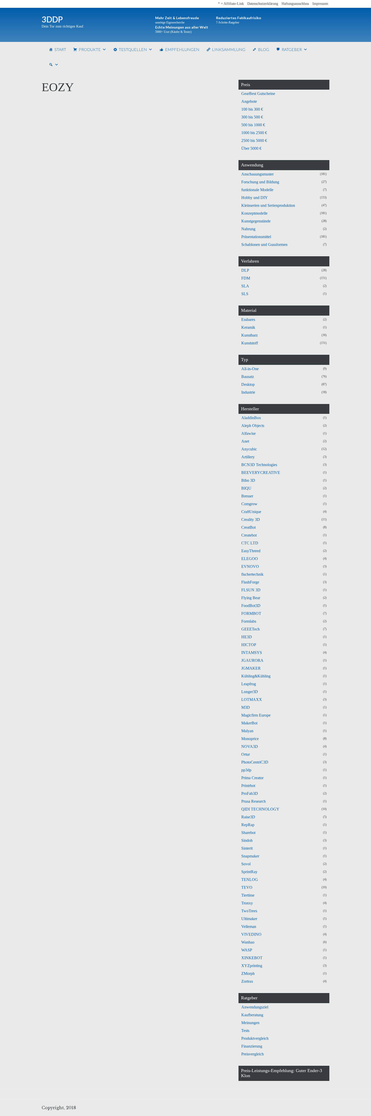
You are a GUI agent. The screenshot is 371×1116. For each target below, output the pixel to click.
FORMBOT (251, 613)
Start (60, 49)
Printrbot (248, 785)
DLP (245, 270)
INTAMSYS (251, 652)
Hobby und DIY (254, 197)
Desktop (248, 384)
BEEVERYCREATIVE (260, 472)
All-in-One (250, 369)
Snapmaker (250, 856)
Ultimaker (249, 919)
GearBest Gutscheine (258, 93)
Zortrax (247, 981)
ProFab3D (249, 793)
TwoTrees (249, 911)
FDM (245, 278)
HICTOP (248, 645)
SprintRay (249, 872)
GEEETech (250, 629)
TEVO (246, 887)
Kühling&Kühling (256, 676)
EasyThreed (250, 551)
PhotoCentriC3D (254, 762)
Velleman (248, 926)
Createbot (249, 535)
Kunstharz (249, 335)
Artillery (248, 457)
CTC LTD (249, 543)
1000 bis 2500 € (254, 133)
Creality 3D (250, 519)
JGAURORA (252, 660)
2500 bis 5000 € (254, 140)
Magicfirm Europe (256, 715)
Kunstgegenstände (256, 221)
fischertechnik (252, 574)
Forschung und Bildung (260, 182)
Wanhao (247, 942)
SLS (244, 294)
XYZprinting (251, 965)
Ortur (245, 754)
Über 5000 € (251, 148)
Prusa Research (253, 801)
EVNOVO (250, 566)
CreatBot (248, 527)
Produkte (90, 49)
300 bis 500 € (252, 117)
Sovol (246, 864)
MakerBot (249, 723)
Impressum (320, 4)
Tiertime (247, 895)
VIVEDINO (251, 934)
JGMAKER (251, 668)
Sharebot (248, 832)
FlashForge (250, 582)
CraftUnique (251, 512)
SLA (245, 286)
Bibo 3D (248, 480)
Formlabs (248, 621)
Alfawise (248, 433)
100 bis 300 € (252, 109)
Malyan (247, 731)
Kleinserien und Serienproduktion (268, 205)
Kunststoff (249, 343)
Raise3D (248, 817)
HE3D (246, 637)
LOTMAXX (251, 699)
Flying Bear (250, 598)
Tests (245, 1030)
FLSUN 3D (250, 590)
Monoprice (250, 739)
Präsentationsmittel (256, 237)
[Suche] (53, 64)
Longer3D (249, 692)
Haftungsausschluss (295, 4)
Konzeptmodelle (254, 213)
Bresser (247, 496)
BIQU (246, 488)
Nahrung (248, 229)
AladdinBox (251, 418)
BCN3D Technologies (259, 465)
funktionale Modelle (257, 190)
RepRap (247, 825)
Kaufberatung (252, 1015)
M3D (245, 707)
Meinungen (250, 1023)
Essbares (248, 319)
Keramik (248, 327)
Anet (245, 441)
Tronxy (247, 903)
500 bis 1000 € (253, 125)
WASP (246, 950)
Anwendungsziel (254, 1007)
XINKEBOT (251, 958)
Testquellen (133, 49)
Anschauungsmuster (257, 174)
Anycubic (249, 449)
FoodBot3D (250, 605)
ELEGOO (249, 558)
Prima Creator (252, 778)
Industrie (248, 392)
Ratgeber (292, 49)
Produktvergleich (255, 1038)
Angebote (249, 101)
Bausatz (247, 376)
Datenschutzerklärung (262, 4)
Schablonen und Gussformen (264, 244)
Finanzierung (251, 1046)
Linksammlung (228, 49)
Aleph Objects (252, 425)
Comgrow (249, 504)
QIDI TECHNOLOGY (260, 809)
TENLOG (249, 879)
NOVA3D (249, 746)
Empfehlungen (182, 49)
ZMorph (248, 973)
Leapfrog (248, 684)
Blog (263, 49)
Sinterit (247, 848)
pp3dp (246, 770)
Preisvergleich (252, 1054)
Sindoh (247, 840)
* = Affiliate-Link (231, 4)
